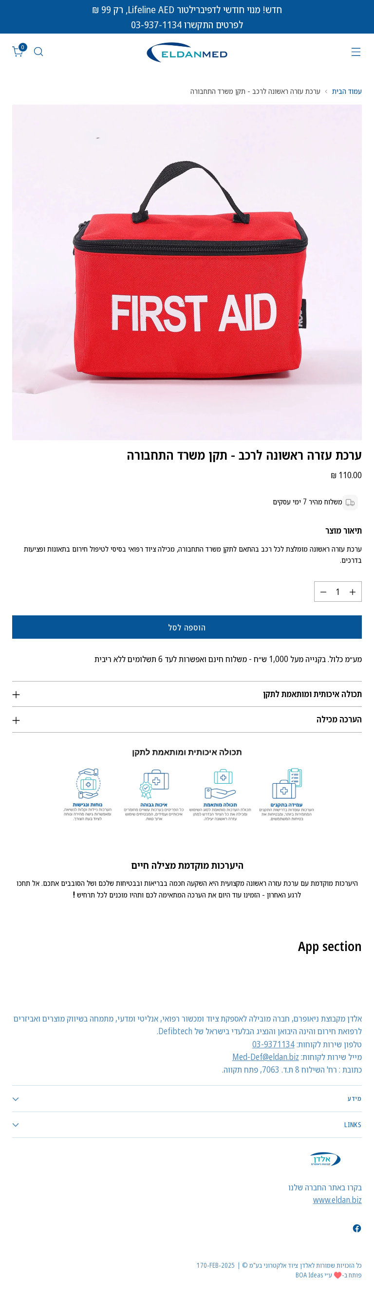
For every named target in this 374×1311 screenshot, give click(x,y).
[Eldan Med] (187, 51)
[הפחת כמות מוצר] (323, 591)
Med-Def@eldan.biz (265, 1056)
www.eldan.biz (337, 1199)
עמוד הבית (347, 91)
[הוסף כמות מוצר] (352, 591)
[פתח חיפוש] (38, 52)
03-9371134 (273, 1044)
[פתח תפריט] (356, 52)
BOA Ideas (309, 1274)
